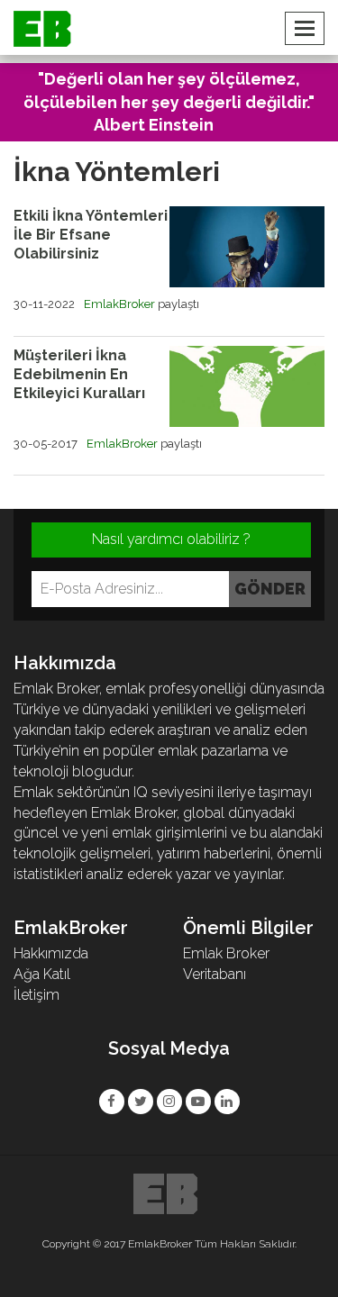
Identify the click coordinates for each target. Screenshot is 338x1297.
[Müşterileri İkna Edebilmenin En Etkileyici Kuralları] (247, 386)
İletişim (36, 994)
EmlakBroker (119, 304)
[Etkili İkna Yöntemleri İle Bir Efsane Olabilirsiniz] (247, 246)
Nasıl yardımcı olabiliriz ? (171, 539)
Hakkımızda (51, 953)
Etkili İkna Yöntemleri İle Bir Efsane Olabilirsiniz (91, 234)
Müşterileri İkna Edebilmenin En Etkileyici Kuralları (79, 374)
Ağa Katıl (42, 974)
